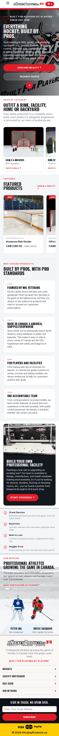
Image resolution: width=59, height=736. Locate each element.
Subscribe (29, 717)
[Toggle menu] (8, 4)
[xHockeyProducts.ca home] (29, 643)
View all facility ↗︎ (46, 187)
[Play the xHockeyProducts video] (29, 85)
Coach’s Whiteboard (14, 676)
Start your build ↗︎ (22, 497)
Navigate (7, 669)
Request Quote (29, 76)
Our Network (10, 691)
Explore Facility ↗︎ (29, 67)
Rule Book (8, 683)
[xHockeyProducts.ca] (28, 4)
